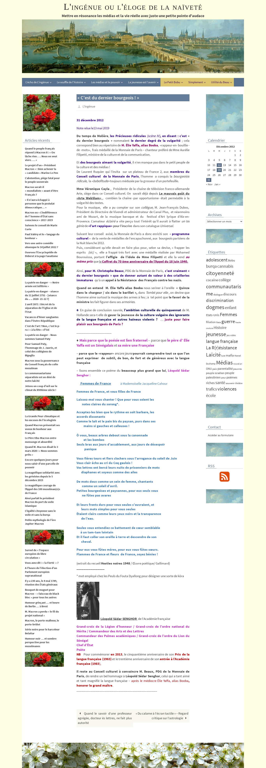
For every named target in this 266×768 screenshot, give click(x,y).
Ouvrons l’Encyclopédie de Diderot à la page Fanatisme (41, 254)
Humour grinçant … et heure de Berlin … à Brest (42, 604)
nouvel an (237, 364)
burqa (211, 266)
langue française (222, 341)
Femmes (228, 314)
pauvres (237, 368)
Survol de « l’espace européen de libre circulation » (37, 553)
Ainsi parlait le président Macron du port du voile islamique (39, 502)
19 (219, 170)
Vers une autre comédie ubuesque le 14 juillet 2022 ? (41, 245)
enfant (230, 307)
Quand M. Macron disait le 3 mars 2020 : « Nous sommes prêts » (41, 450)
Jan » (217, 184)
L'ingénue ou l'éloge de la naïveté (133, 7)
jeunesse (216, 334)
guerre (228, 321)
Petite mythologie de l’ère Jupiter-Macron (40, 522)
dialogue (218, 294)
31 (208, 180)
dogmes (215, 307)
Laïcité (213, 354)
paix (214, 368)
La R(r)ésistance (221, 348)
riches (210, 383)
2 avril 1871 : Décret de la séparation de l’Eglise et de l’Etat (41, 308)
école (211, 395)
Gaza (218, 322)
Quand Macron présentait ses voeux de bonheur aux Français (42, 428)
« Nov (209, 184)
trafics (211, 389)
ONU (209, 368)
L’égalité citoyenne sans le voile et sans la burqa (40, 512)
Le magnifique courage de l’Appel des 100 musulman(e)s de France (42, 489)
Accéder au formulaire (220, 435)
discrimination (220, 300)
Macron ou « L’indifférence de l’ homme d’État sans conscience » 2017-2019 (41, 216)
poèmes (231, 377)
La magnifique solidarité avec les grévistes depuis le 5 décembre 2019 (42, 476)
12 (219, 165)
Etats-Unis (212, 315)
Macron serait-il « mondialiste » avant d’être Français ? (41, 190)
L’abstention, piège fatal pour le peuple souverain (42, 180)
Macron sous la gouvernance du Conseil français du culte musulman (42, 364)
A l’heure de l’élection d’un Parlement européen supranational (41, 571)
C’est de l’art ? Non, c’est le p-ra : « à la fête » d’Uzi (42, 328)
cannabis (225, 266)
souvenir (230, 383)
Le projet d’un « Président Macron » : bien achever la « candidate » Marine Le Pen (41, 169)
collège (225, 279)
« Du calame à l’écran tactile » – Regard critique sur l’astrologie (162, 715)
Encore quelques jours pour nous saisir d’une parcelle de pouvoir (42, 463)
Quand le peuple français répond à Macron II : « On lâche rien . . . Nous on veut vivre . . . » (41, 154)
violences (227, 389)
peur (223, 377)
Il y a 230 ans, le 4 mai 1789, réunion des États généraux (41, 582)
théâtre (238, 383)
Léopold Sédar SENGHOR (118, 619)
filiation (211, 322)
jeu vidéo (231, 335)
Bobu (231, 260)
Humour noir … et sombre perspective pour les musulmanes (40, 642)
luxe (223, 355)
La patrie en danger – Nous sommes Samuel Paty (40, 337)
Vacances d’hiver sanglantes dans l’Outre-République (41, 319)
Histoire (220, 327)
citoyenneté (220, 273)
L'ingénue (89, 106)
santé (220, 382)
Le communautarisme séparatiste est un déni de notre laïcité (40, 377)
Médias (224, 362)
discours (229, 294)
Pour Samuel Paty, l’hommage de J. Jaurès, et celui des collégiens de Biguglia (41, 349)
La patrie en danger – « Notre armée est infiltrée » (42, 284)
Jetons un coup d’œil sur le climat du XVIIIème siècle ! (41, 388)
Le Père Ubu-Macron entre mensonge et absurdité (40, 440)
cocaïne (212, 280)
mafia (230, 355)
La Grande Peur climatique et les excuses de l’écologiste (42, 418)
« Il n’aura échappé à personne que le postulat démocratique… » (40, 203)
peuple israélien (215, 373)
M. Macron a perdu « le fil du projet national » (42, 613)
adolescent (216, 260)
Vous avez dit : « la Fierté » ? (41, 562)
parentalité (225, 368)
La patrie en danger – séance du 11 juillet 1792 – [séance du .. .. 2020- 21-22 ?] (42, 295)
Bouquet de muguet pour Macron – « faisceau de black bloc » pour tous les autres (42, 593)
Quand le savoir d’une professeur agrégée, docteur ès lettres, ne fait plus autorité (105, 718)
